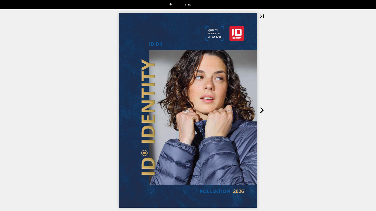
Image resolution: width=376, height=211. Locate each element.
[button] (170, 4)
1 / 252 (188, 5)
